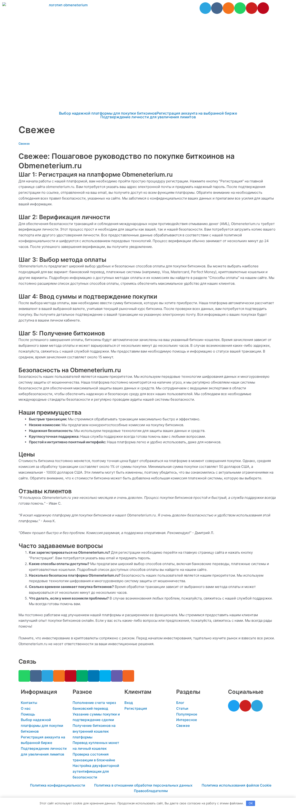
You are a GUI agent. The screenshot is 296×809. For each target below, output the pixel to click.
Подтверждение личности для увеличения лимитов (148, 117)
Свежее (24, 143)
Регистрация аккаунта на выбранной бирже (197, 113)
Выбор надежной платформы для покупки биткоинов (108, 113)
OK (251, 803)
